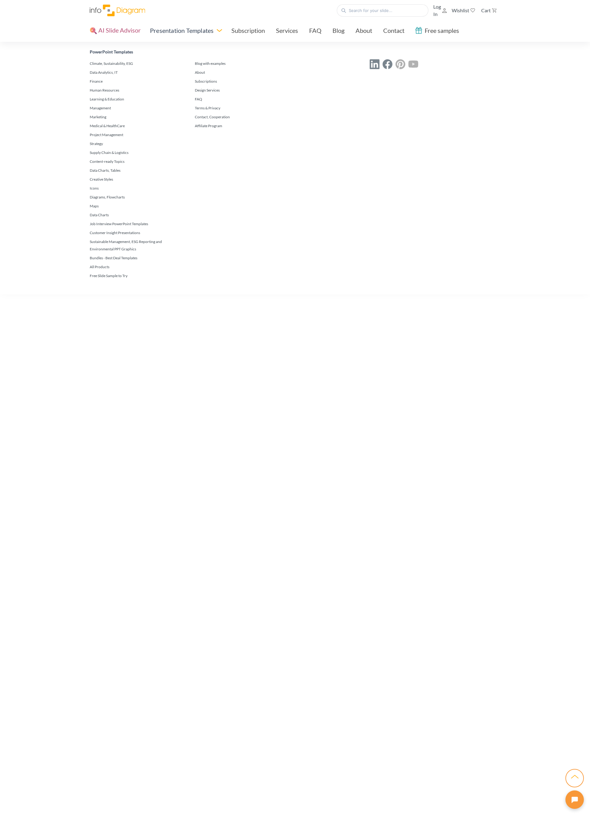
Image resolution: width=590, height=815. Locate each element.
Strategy (96, 143)
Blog (338, 30)
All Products (99, 266)
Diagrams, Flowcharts (107, 197)
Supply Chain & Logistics (109, 152)
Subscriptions (206, 81)
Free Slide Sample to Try (109, 275)
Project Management (106, 134)
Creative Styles (101, 179)
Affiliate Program (208, 125)
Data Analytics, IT (104, 72)
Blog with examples (210, 63)
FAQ (315, 30)
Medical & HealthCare (107, 125)
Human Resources (104, 90)
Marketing (98, 117)
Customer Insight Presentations (115, 232)
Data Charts (99, 215)
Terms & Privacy (207, 108)
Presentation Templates (182, 30)
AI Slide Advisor (119, 30)
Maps (94, 206)
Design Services (207, 90)
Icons (94, 188)
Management (100, 108)
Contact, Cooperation (212, 117)
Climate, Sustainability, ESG (111, 63)
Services (287, 30)
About (364, 30)
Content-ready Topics (107, 161)
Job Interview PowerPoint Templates (119, 223)
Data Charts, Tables (105, 170)
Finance (96, 81)
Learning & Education (107, 99)
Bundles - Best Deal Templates (113, 258)
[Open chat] (574, 799)
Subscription (248, 30)
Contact (393, 30)
